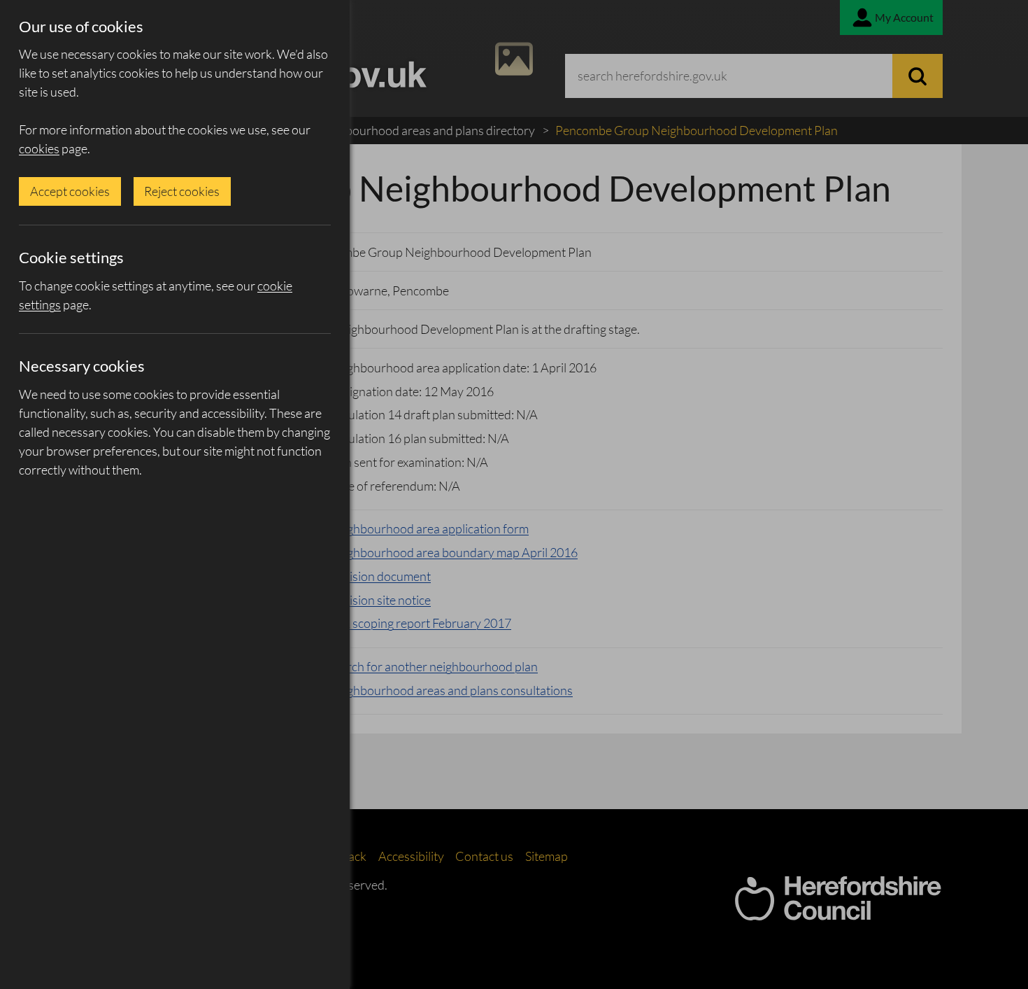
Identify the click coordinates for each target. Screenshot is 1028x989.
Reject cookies (182, 191)
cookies (39, 148)
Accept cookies (70, 191)
